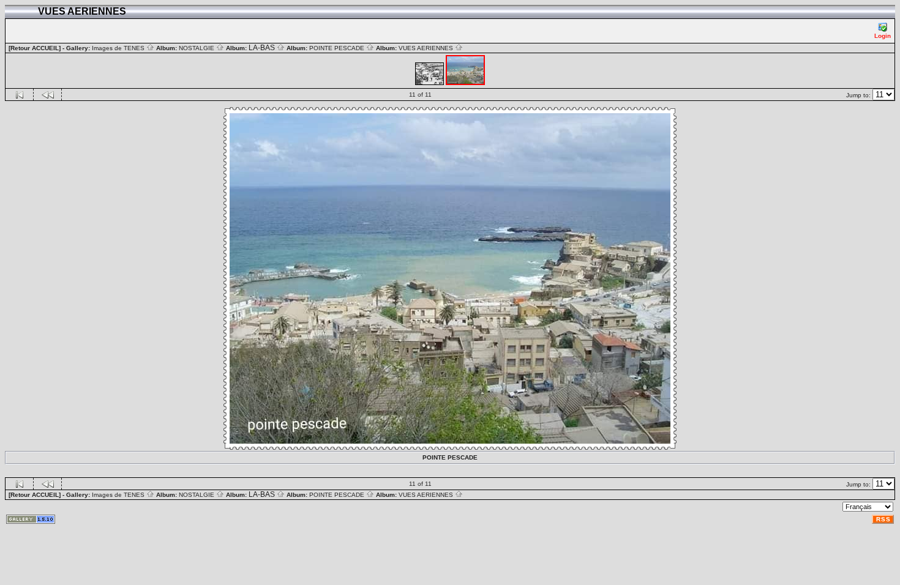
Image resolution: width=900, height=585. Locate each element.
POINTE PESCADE (337, 48)
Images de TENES (119, 48)
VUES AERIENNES (427, 48)
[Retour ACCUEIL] (35, 48)
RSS (883, 519)
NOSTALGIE (197, 48)
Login (882, 35)
